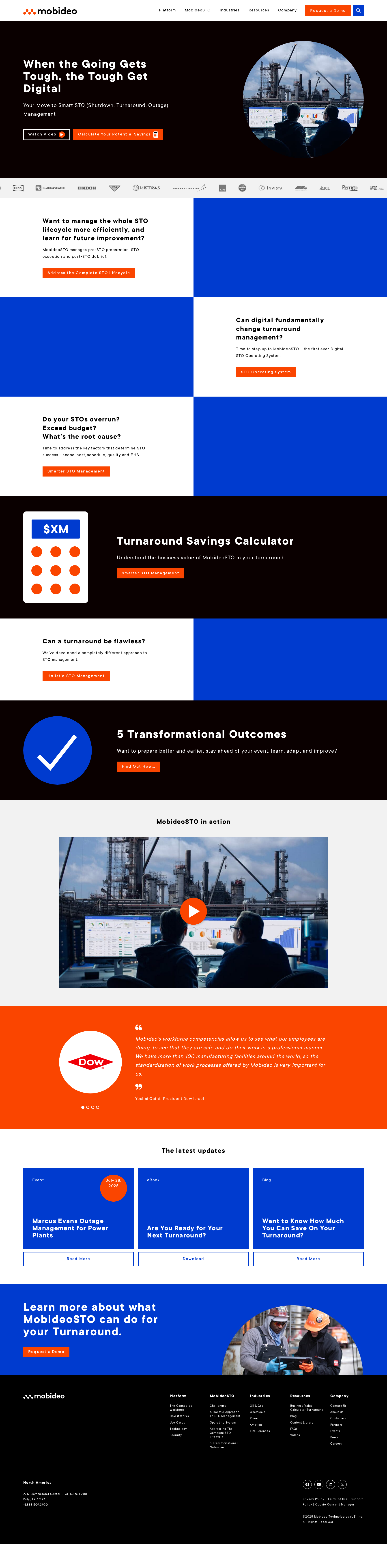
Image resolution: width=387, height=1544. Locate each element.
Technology (178, 1429)
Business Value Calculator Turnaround (307, 1408)
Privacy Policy (314, 1499)
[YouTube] (319, 1484)
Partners (336, 1425)
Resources (259, 10)
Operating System (223, 1422)
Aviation (256, 1425)
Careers (336, 1443)
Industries (230, 10)
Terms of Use (338, 1499)
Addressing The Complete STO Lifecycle (221, 1433)
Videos (295, 1435)
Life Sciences (260, 1431)
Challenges (218, 1406)
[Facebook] (307, 1484)
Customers (338, 1418)
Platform (167, 10)
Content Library (301, 1422)
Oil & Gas (256, 1406)
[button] (358, 10)
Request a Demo (328, 11)
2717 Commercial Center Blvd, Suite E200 (55, 1494)
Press (334, 1437)
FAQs (294, 1429)
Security (176, 1435)
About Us (337, 1412)
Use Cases (177, 1422)
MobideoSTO (198, 10)
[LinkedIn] (330, 1484)
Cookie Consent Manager (335, 1504)
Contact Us (338, 1406)
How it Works (179, 1416)
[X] (342, 1484)
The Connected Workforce (181, 1408)
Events (335, 1431)
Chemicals (257, 1412)
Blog (293, 1416)
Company (287, 10)
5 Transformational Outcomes (224, 1445)
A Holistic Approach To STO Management (225, 1414)
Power (254, 1418)
